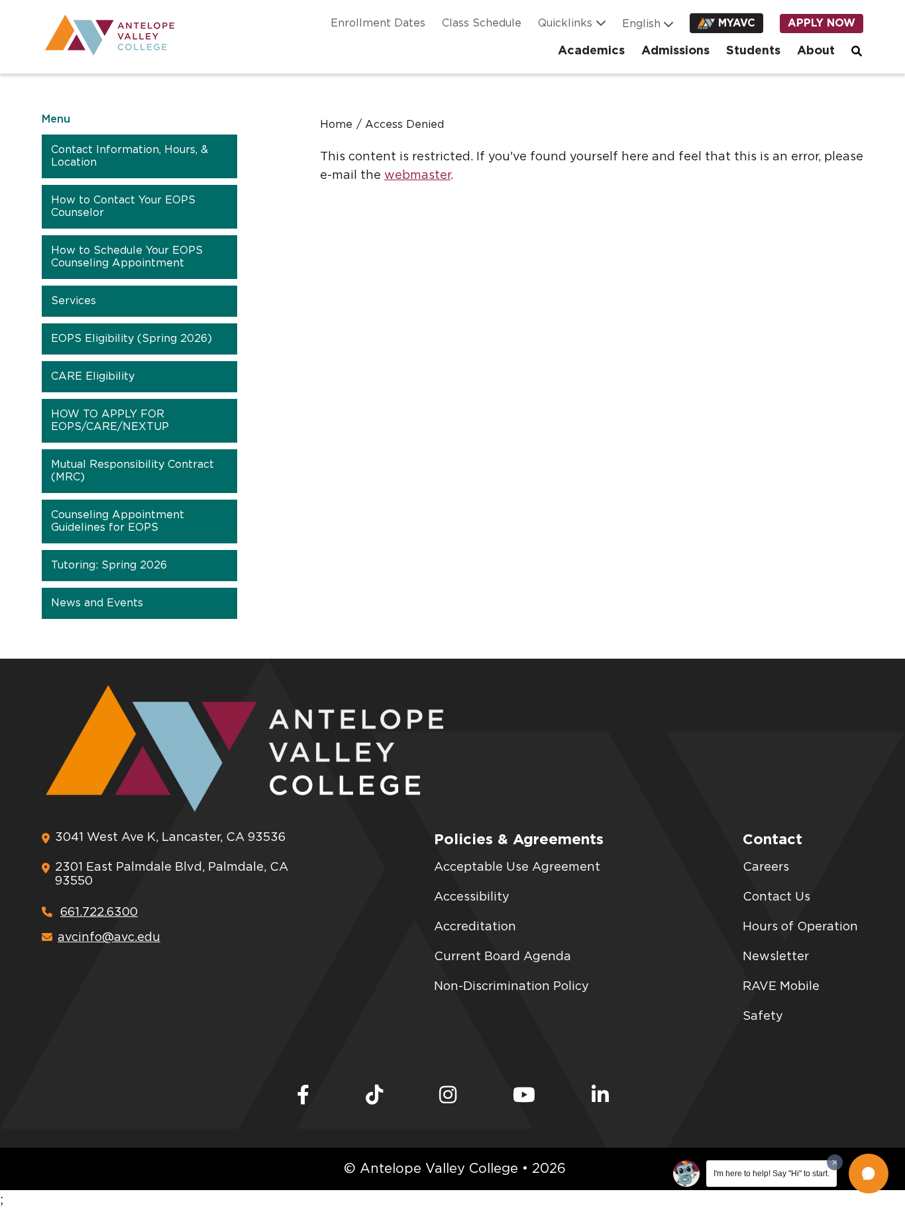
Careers (766, 867)
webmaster (417, 176)
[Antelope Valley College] (104, 35)
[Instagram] (447, 1096)
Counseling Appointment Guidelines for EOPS (117, 521)
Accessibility (471, 897)
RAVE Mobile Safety (781, 1001)
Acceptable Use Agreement (517, 867)
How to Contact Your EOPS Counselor (123, 206)
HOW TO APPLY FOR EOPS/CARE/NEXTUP (110, 420)
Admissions (675, 51)
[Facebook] (303, 1096)
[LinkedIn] (600, 1096)
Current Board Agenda (502, 957)
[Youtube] (524, 1096)
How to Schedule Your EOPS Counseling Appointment (127, 256)
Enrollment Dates (378, 23)
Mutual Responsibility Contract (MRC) (132, 470)
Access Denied (404, 124)
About (816, 51)
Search (857, 51)
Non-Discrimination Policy (511, 987)
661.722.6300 (99, 912)
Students (753, 51)
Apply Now (821, 23)
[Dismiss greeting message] (835, 1162)
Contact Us (776, 897)
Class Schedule (481, 23)
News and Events (97, 603)
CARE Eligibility (92, 376)
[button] (868, 1173)
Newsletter (776, 957)
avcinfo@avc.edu (109, 938)
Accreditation (475, 927)
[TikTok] (374, 1096)
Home (336, 124)
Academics (591, 51)
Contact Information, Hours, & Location (129, 156)
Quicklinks (565, 23)
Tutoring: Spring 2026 (109, 565)
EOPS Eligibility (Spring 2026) (131, 338)
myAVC (736, 23)
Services (73, 301)
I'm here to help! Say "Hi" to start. (771, 1173)
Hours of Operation (800, 927)
